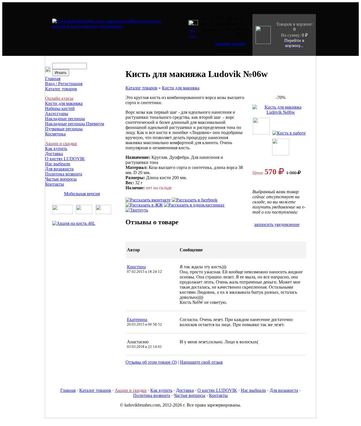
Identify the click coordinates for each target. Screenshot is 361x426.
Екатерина (137, 319)
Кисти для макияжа (64, 103)
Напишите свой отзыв (201, 362)
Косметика (55, 133)
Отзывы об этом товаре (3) (151, 362)
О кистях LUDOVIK (65, 158)
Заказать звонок (230, 43)
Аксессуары (56, 113)
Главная (52, 78)
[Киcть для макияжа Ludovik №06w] (280, 112)
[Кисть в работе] (290, 133)
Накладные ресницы (65, 118)
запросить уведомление (277, 224)
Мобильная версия (82, 193)
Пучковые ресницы (64, 128)
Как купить (56, 148)
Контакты (54, 184)
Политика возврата (63, 174)
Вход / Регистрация (63, 83)
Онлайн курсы (59, 98)
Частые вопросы (61, 179)
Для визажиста (59, 168)
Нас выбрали (57, 163)
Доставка (54, 153)
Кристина (136, 266)
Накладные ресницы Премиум (74, 123)
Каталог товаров (61, 88)
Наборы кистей (60, 108)
